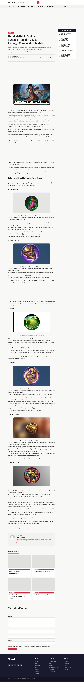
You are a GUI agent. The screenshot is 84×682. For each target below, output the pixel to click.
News (14, 6)
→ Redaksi (51, 665)
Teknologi (11, 32)
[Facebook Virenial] (9, 665)
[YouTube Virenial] (18, 665)
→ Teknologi (37, 665)
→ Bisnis (36, 667)
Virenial (11, 678)
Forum (64, 6)
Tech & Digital (21, 6)
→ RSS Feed (66, 661)
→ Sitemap (66, 665)
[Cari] (38, 2)
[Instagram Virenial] (15, 665)
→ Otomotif (37, 673)
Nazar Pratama (20, 537)
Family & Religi (39, 6)
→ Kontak (51, 663)
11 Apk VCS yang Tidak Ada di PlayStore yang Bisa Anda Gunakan (65, 39)
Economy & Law (50, 6)
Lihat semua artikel (20, 543)
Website (10, 640)
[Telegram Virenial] (21, 665)
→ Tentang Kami (52, 661)
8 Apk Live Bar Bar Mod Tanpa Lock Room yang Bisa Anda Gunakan (65, 55)
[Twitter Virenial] (12, 665)
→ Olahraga (37, 671)
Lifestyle (30, 6)
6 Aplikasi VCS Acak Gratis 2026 (67, 50)
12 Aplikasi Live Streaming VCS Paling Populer (66, 34)
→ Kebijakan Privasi (67, 667)
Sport (59, 6)
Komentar (10, 616)
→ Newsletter (66, 663)
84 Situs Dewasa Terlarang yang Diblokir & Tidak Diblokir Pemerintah (66, 45)
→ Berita (36, 661)
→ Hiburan (37, 669)
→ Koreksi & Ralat (67, 669)
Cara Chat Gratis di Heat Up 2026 (42, 594)
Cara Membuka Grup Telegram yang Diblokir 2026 (17, 595)
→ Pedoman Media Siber (54, 667)
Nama (9, 628)
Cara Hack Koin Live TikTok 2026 (42, 571)
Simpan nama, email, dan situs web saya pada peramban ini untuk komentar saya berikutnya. (29, 646)
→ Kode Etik (51, 669)
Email (9, 634)
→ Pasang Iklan (52, 671)
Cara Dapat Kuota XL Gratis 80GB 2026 (14, 572)
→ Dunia (36, 663)
